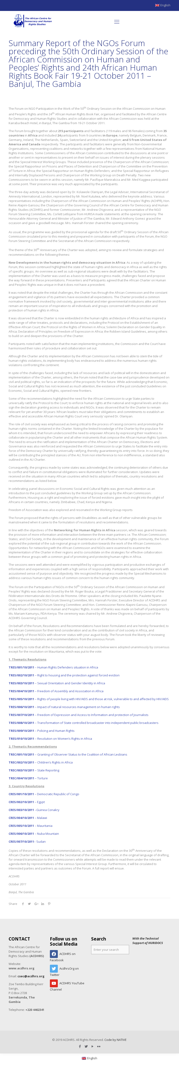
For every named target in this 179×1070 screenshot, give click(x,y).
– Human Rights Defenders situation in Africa (53, 667)
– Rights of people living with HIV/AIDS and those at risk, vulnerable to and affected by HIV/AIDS (89, 699)
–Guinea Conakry (34, 810)
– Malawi (28, 818)
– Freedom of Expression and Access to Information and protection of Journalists (78, 715)
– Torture (28, 778)
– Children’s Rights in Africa (41, 762)
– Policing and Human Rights (42, 731)
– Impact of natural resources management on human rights (64, 707)
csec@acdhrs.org (31, 976)
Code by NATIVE (115, 1040)
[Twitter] (86, 1046)
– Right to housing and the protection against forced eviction (64, 675)
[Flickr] (98, 1046)
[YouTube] (92, 1046)
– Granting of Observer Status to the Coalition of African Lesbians (68, 754)
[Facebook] (80, 1046)
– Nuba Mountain (34, 833)
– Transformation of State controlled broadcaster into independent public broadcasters (83, 723)
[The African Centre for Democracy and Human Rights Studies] (33, 21)
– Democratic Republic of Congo (44, 794)
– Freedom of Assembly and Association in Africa (56, 691)
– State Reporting (34, 770)
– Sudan (27, 841)
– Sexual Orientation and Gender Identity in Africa (57, 683)
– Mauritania (30, 826)
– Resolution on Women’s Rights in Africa (50, 738)
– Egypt (27, 802)
